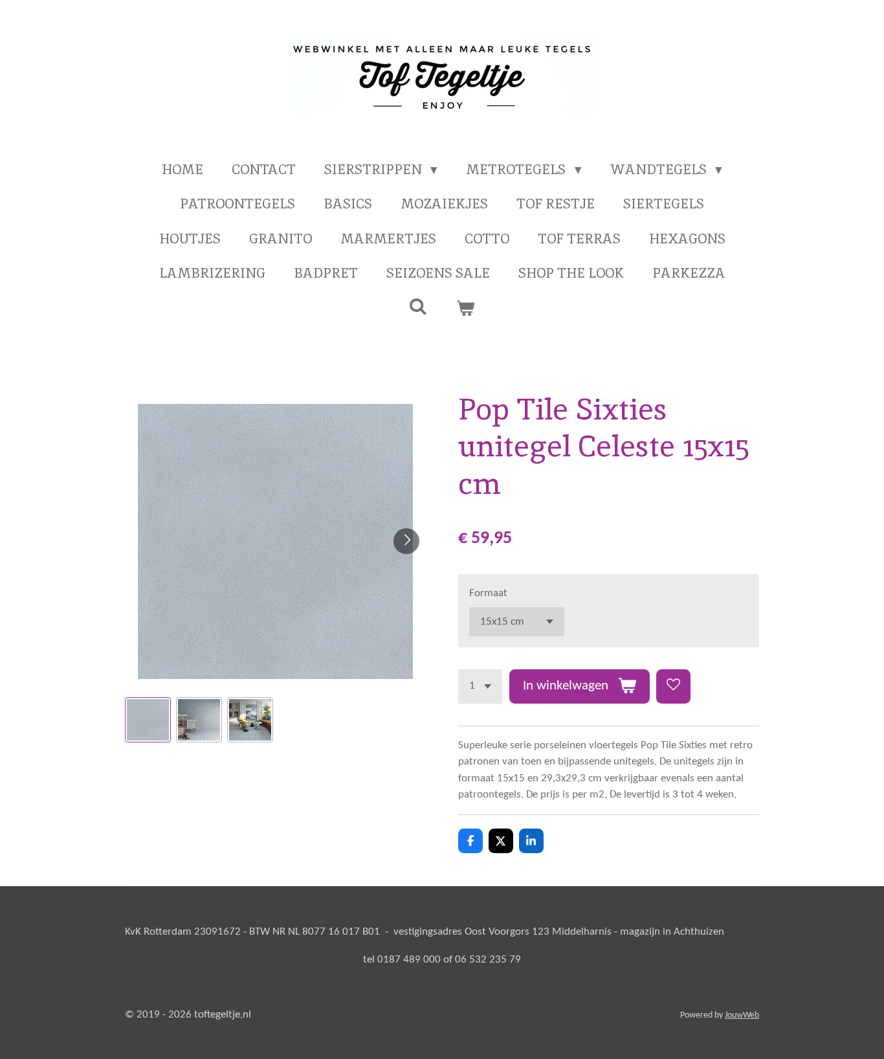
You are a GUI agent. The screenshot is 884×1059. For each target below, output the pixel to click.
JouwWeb (742, 1015)
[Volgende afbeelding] (406, 541)
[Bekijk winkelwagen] (465, 308)
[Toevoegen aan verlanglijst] (673, 686)
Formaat (488, 593)
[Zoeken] (418, 306)
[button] (148, 720)
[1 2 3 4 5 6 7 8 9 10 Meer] (480, 686)
